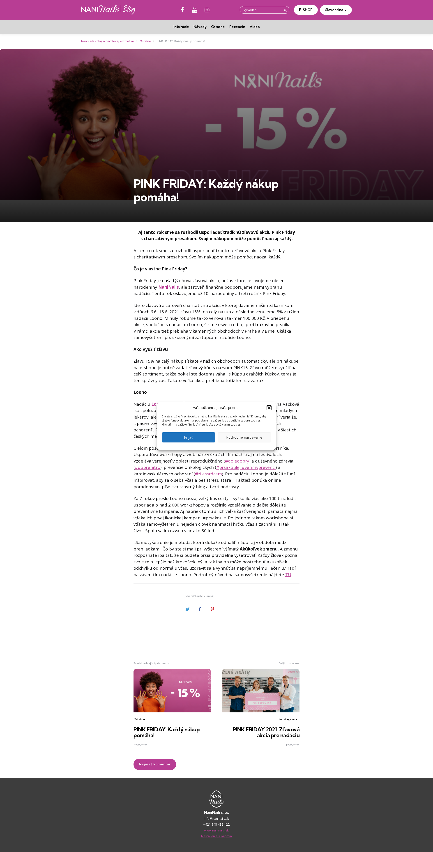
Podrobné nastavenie (244, 437)
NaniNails (168, 287)
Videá (255, 27)
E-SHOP (306, 10)
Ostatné (218, 27)
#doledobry (237, 461)
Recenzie (237, 27)
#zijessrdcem (208, 474)
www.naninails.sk (216, 830)
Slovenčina (334, 10)
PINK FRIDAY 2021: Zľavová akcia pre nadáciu (266, 732)
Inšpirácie (181, 27)
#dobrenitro (147, 467)
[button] (269, 407)
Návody (200, 27)
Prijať (188, 437)
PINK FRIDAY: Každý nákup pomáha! (167, 732)
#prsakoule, (229, 467)
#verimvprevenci (259, 467)
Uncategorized (288, 719)
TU (288, 575)
